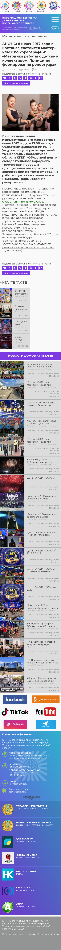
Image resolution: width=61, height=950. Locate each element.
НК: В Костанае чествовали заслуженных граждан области (41, 644)
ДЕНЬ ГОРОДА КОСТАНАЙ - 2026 (42, 588)
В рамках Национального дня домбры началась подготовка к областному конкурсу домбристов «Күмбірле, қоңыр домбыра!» (21, 308)
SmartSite (52, 934)
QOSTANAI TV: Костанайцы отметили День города (41, 404)
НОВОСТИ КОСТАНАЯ (26, 888)
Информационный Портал (29, 856)
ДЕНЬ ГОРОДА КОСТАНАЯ (41, 477)
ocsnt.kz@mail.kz (18, 791)
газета (26, 872)
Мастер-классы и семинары (24, 36)
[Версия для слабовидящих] (39, 28)
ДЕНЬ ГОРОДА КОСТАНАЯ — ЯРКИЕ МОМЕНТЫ (41, 533)
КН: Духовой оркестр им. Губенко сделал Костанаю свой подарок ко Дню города (42, 626)
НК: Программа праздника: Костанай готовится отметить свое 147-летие (42, 662)
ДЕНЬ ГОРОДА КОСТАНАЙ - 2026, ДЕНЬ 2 (42, 552)
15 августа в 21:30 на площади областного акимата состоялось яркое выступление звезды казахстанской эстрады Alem (42, 516)
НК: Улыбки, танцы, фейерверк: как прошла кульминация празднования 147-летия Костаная (41, 462)
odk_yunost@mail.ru (16, 240)
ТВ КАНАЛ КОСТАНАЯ (25, 839)
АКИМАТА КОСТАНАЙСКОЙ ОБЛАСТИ (32, 807)
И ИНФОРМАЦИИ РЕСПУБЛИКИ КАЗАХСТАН (35, 823)
